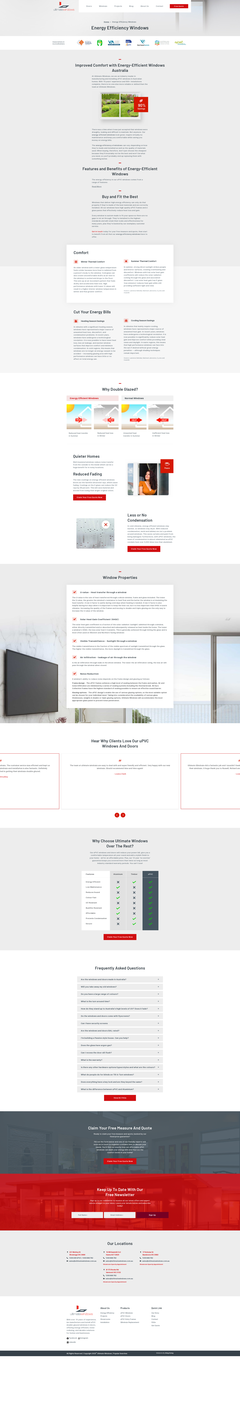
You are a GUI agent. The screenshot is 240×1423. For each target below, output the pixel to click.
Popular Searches (120, 1353)
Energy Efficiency (107, 1313)
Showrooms (105, 1319)
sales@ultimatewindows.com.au (82, 1261)
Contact (159, 6)
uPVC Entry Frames (128, 1319)
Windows (103, 6)
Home (106, 22)
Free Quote (179, 6)
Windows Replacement (129, 1322)
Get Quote (155, 1325)
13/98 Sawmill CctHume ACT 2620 (113, 1253)
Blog (131, 6)
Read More (97, 187)
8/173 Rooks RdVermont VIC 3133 (113, 1271)
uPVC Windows (126, 1313)
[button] (117, 815)
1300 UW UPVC (75, 1258)
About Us (145, 6)
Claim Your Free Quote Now (89, 497)
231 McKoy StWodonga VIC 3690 (77, 1253)
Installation (104, 1322)
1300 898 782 (87, 1258)
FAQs (153, 1322)
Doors (89, 6)
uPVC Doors (125, 1316)
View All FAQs (120, 1098)
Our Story (155, 1313)
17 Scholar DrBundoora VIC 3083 (150, 1253)
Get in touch (97, 232)
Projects (118, 6)
